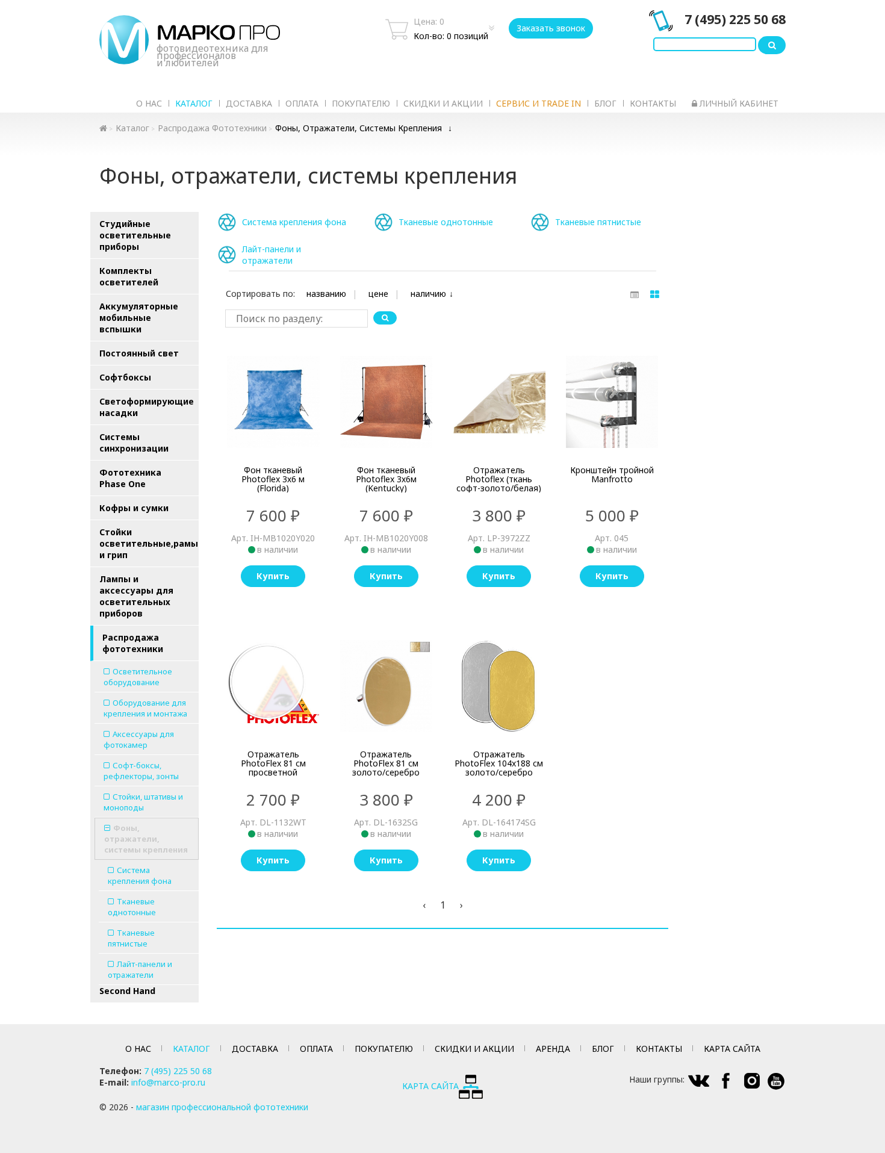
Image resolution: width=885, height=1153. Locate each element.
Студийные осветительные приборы (135, 235)
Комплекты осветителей (128, 276)
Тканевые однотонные (132, 907)
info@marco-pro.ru (168, 1082)
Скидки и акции (443, 103)
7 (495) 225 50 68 (735, 19)
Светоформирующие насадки (146, 407)
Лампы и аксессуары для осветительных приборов (136, 596)
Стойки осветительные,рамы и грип (148, 543)
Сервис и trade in (538, 103)
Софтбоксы (125, 377)
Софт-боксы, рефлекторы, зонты (141, 771)
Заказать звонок (551, 28)
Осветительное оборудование (138, 677)
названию (326, 293)
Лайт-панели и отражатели (140, 969)
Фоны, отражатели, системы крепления (358, 128)
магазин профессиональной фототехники (222, 1107)
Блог (605, 103)
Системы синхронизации (134, 442)
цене (378, 293)
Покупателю (361, 103)
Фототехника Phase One (130, 478)
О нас (149, 103)
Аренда (553, 1048)
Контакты (653, 103)
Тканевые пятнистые (131, 938)
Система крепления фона (140, 875)
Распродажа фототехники (212, 128)
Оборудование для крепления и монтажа (145, 708)
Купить (273, 576)
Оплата (301, 103)
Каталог (194, 103)
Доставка (249, 103)
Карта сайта (732, 1048)
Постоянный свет (139, 353)
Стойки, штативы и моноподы (143, 802)
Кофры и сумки (134, 508)
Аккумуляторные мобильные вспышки (138, 317)
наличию (428, 293)
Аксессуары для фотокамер (139, 739)
